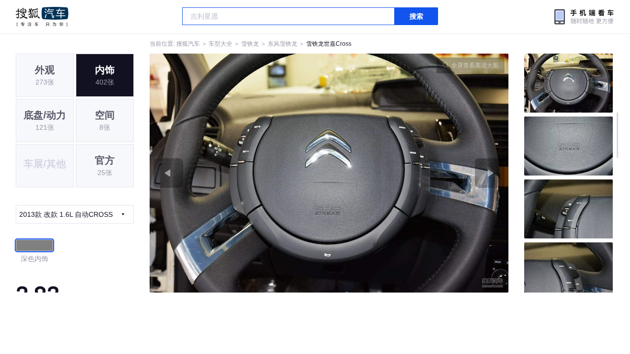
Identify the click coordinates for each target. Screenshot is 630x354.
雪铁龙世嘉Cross (328, 43)
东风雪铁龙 (282, 43)
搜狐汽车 (42, 17)
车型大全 (220, 43)
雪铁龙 (250, 43)
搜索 (416, 16)
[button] (239, 173)
